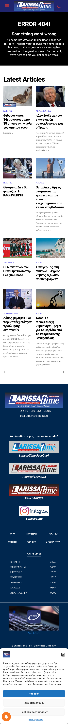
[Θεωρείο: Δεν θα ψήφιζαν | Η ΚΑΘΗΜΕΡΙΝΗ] (17, 168)
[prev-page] (5, 371)
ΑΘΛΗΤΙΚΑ (8, 262)
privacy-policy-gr (36, 719)
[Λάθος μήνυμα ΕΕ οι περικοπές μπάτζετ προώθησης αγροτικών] (17, 299)
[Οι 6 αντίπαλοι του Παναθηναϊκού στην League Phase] (17, 248)
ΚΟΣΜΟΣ (7, 110)
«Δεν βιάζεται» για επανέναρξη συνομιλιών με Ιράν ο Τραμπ (49, 121)
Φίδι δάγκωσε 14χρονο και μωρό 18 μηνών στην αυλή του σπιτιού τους (17, 121)
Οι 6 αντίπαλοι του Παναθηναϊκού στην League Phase (17, 271)
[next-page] (62, 371)
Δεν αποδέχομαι (34, 702)
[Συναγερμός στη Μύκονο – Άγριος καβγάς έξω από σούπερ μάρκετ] (50, 248)
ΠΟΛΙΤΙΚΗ (8, 182)
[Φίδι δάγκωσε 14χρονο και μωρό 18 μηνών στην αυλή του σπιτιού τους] (17, 96)
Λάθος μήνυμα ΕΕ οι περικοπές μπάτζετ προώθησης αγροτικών (17, 324)
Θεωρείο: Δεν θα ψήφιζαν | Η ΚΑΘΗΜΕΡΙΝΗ (15, 191)
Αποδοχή (34, 693)
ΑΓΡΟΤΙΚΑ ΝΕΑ (43, 110)
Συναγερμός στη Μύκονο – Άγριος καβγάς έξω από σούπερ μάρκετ (48, 273)
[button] (63, 654)
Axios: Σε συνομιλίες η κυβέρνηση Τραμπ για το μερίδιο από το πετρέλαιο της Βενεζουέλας (49, 328)
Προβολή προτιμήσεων (34, 712)
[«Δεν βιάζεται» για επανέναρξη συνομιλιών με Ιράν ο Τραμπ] (50, 96)
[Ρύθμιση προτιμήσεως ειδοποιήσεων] (6, 716)
